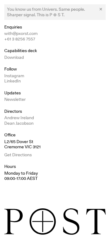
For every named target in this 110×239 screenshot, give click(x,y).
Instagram (14, 75)
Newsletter (15, 99)
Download (14, 57)
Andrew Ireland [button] (19, 117)
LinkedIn (12, 80)
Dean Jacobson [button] (19, 123)
